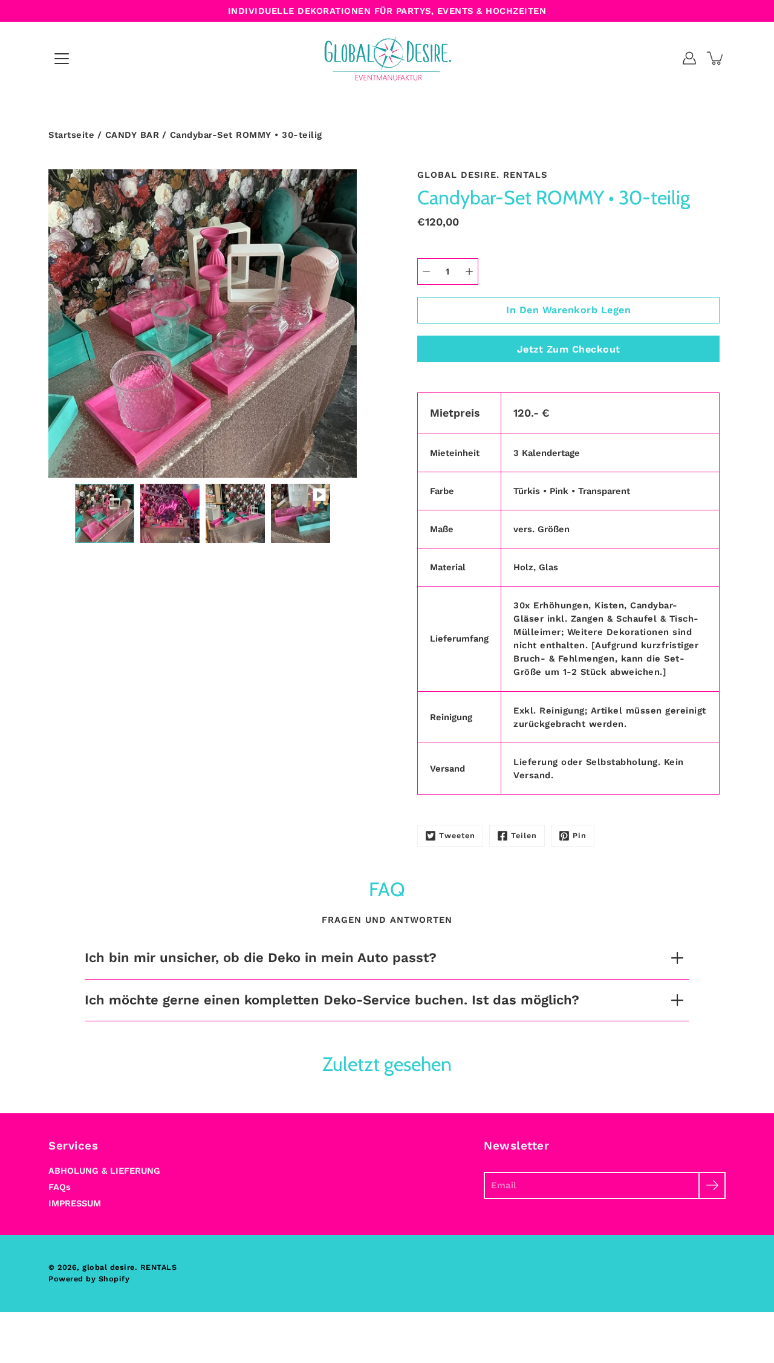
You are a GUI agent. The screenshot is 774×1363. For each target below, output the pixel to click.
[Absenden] (712, 1185)
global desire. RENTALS (129, 1267)
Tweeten (457, 835)
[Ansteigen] (469, 271)
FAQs (59, 1187)
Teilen (524, 835)
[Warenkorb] (716, 58)
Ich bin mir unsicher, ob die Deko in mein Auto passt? (261, 957)
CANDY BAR (132, 134)
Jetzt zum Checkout (568, 349)
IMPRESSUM (74, 1203)
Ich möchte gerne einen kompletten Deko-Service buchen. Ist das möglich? (332, 999)
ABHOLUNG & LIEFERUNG (104, 1170)
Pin (580, 835)
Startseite (71, 134)
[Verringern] (426, 271)
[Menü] (61, 58)
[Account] (689, 58)
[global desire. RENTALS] (387, 58)
